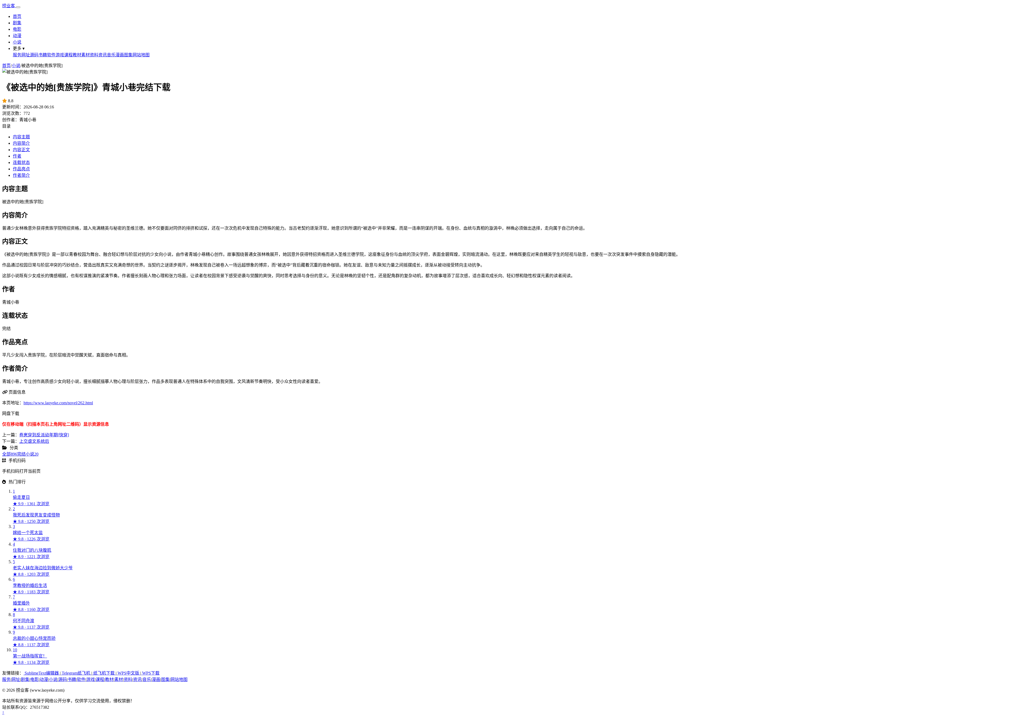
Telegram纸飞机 (76, 673)
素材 (85, 55)
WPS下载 (150, 673)
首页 (17, 16)
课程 (68, 55)
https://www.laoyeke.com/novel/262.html (58, 403)
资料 (94, 55)
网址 (25, 55)
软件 (51, 55)
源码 (34, 55)
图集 (128, 55)
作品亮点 (21, 169)
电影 (17, 29)
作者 (17, 156)
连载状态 (21, 162)
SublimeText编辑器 (42, 673)
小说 (17, 42)
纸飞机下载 (104, 673)
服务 (17, 55)
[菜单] (18, 7)
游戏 (60, 55)
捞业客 (9, 5)
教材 (77, 55)
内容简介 (21, 143)
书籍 (42, 55)
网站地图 (141, 55)
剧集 (17, 23)
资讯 (102, 55)
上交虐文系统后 (34, 441)
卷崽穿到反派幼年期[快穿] (44, 435)
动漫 (17, 35)
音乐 (111, 55)
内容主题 (21, 137)
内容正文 (21, 149)
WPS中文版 (128, 673)
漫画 (119, 55)
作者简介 (21, 175)
